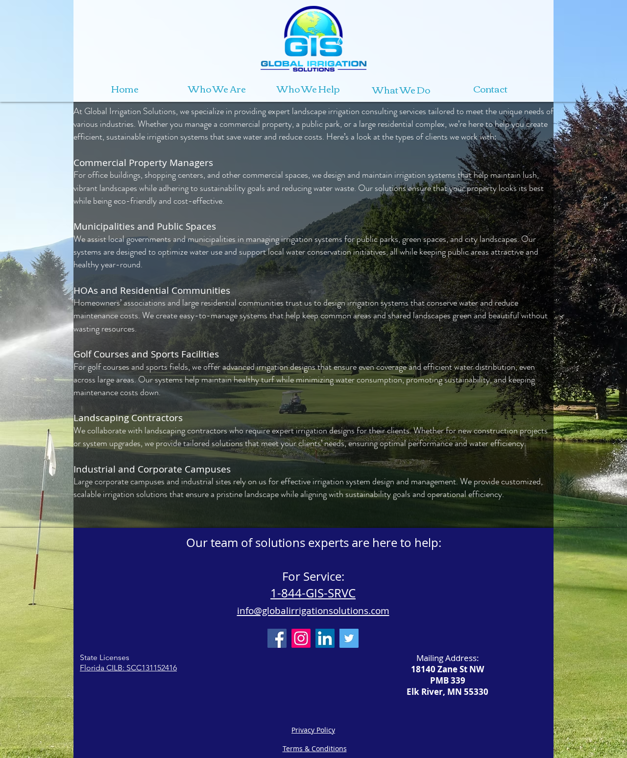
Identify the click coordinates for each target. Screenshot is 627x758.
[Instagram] (301, 638)
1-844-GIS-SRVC (313, 593)
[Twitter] (349, 638)
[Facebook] (277, 638)
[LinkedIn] (325, 638)
